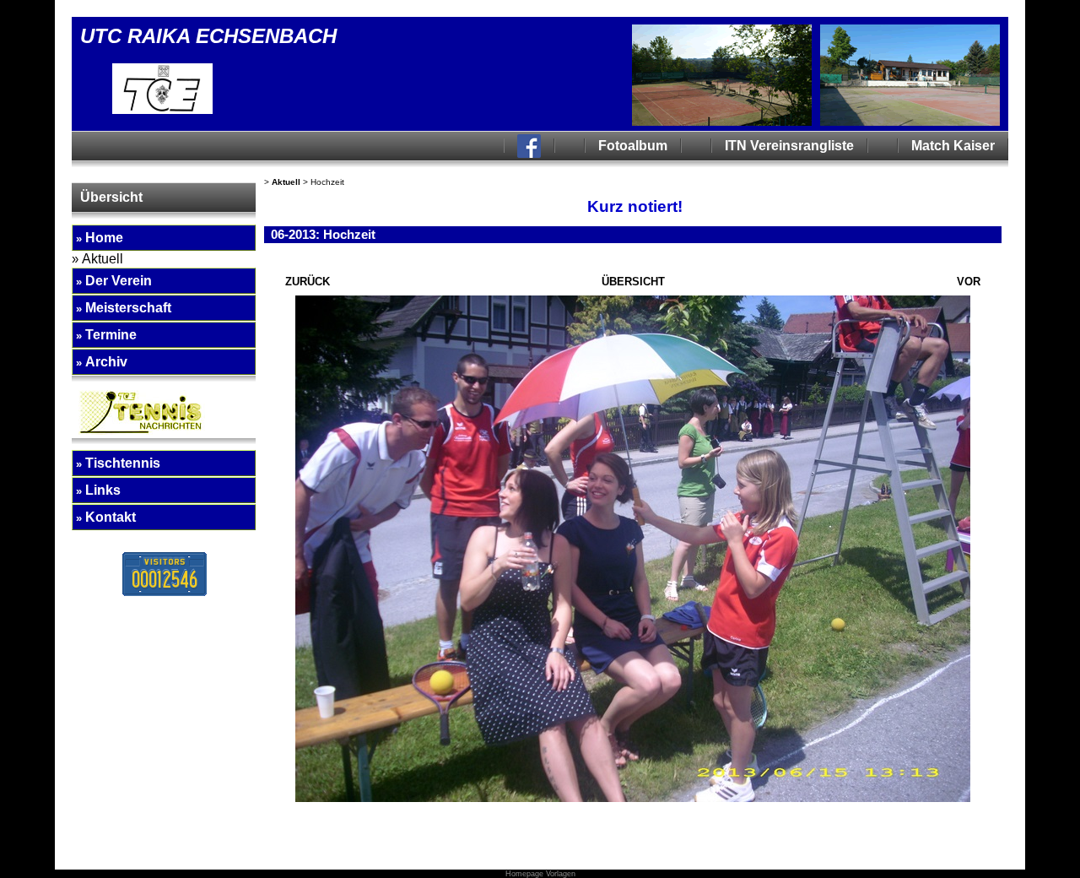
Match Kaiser (953, 145)
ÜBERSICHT (633, 281)
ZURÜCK (307, 281)
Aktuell (286, 182)
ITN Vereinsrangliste (789, 145)
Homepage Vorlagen (540, 874)
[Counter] (164, 592)
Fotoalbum (632, 145)
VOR (968, 281)
